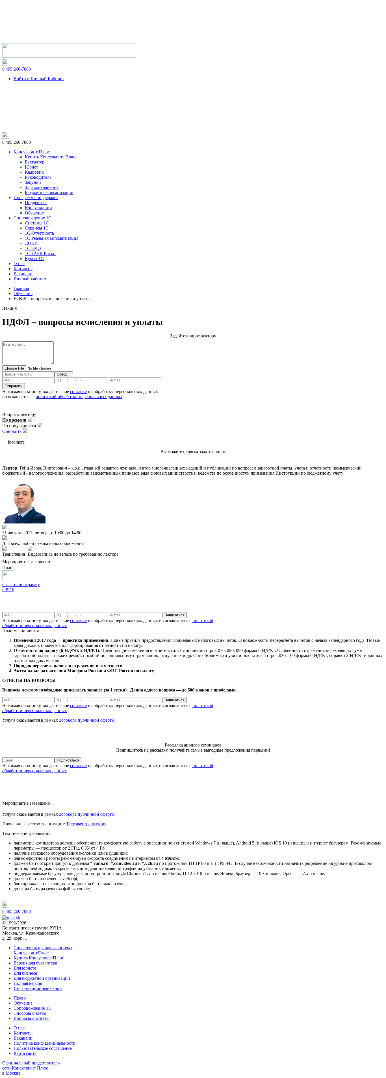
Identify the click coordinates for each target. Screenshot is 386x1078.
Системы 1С (37, 223)
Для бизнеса (25, 973)
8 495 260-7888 (16, 69)
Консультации (38, 207)
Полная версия (28, 983)
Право (20, 998)
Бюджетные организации (49, 192)
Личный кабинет (30, 278)
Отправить (14, 386)
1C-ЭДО (33, 248)
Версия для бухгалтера (35, 963)
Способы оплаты (30, 1013)
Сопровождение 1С (32, 217)
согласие (78, 391)
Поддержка (36, 202)
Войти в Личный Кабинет (39, 78)
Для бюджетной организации (42, 978)
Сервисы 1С (37, 228)
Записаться (175, 615)
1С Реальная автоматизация (51, 238)
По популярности (19, 425)
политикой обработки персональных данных (79, 396)
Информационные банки (38, 988)
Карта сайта (25, 1053)
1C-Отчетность (39, 233)
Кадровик (34, 172)
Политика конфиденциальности (44, 1043)
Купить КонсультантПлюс (39, 957)
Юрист (31, 167)
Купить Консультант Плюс (50, 156)
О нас (19, 263)
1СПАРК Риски (40, 253)
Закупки (33, 182)
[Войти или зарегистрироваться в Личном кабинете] (69, 56)
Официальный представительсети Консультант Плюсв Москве (31, 1067)
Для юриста (25, 968)
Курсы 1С (34, 258)
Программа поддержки (36, 197)
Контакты (23, 268)
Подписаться (68, 760)
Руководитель (38, 177)
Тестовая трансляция (86, 823)
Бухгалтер (34, 162)
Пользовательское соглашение (43, 1048)
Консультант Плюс (32, 151)
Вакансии (23, 273)
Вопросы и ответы (31, 1018)
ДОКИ (31, 243)
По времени (14, 420)
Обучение (34, 212)
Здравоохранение (41, 187)
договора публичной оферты (87, 720)
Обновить (11, 431)
